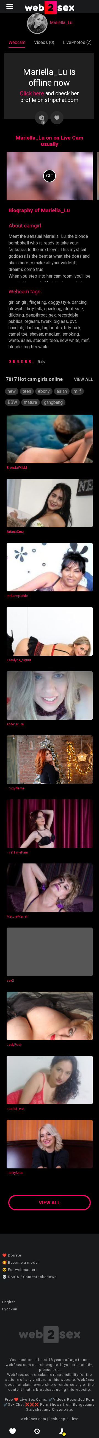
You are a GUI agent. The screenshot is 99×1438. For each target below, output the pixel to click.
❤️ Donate (11, 1255)
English (9, 1302)
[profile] (62, 1431)
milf (85, 340)
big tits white (36, 346)
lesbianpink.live (64, 1419)
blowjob (16, 308)
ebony (44, 391)
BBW (12, 402)
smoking (70, 334)
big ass (61, 321)
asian (26, 340)
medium (53, 334)
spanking (52, 308)
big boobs (52, 327)
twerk (46, 321)
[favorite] (12, 1431)
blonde (15, 346)
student (40, 340)
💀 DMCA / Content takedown (29, 1277)
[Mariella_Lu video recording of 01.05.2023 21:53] (50, 176)
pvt (73, 321)
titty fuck (72, 327)
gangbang (53, 402)
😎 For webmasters (20, 1270)
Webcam (17, 42)
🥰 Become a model (20, 1262)
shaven (36, 334)
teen (54, 340)
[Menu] (10, 6)
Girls (41, 361)
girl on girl (18, 302)
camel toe (18, 334)
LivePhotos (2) (77, 42)
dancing (79, 302)
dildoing (16, 315)
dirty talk (34, 308)
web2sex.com (33, 1419)
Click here (32, 93)
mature (30, 402)
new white (69, 340)
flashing (32, 327)
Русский (9, 1309)
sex (52, 315)
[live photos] (37, 1431)
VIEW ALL (83, 379)
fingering (37, 302)
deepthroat (36, 315)
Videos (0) (44, 42)
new (12, 391)
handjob (16, 327)
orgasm (31, 321)
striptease (73, 308)
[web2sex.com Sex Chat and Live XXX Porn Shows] (49, 8)
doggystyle (59, 302)
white (14, 340)
